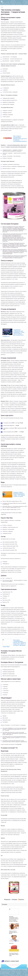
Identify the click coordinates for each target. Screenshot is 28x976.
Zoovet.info (11, 943)
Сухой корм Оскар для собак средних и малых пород (13, 954)
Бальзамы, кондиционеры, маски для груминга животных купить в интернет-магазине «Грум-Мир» (14, 643)
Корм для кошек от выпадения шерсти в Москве (13, 932)
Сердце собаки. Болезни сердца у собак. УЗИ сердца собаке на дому (19, 494)
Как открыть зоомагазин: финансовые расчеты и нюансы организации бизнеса (20, 138)
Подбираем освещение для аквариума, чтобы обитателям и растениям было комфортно (13, 333)
